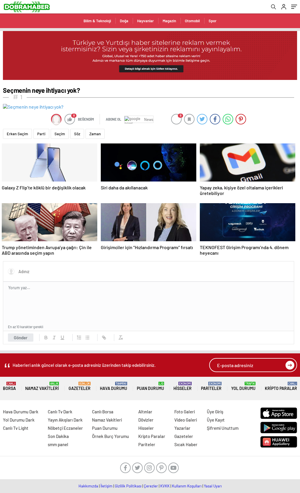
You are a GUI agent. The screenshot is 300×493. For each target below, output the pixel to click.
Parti (41, 133)
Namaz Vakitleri (42, 386)
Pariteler (211, 386)
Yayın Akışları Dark (65, 419)
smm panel (58, 444)
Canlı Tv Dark (60, 411)
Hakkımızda (88, 486)
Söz (77, 133)
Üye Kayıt (216, 419)
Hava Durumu (113, 386)
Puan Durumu (150, 386)
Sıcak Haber (185, 444)
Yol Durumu (243, 386)
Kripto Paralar (281, 386)
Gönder (21, 337)
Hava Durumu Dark (20, 411)
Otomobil (192, 20)
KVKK (165, 486)
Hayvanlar (145, 20)
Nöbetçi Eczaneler (65, 428)
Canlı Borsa (102, 411)
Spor (213, 20)
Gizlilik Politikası (128, 486)
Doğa (124, 20)
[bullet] (87, 337)
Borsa (9, 386)
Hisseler (182, 386)
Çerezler (151, 486)
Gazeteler (80, 386)
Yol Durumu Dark (19, 419)
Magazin (169, 20)
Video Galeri (185, 419)
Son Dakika (58, 436)
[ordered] (79, 337)
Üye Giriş (215, 411)
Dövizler (146, 419)
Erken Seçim (17, 133)
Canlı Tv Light (15, 428)
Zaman (95, 133)
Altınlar (145, 411)
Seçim (59, 133)
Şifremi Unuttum (222, 428)
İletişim (106, 486)
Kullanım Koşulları (187, 486)
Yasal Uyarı (213, 486)
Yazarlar (182, 428)
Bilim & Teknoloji (97, 20)
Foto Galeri (184, 411)
